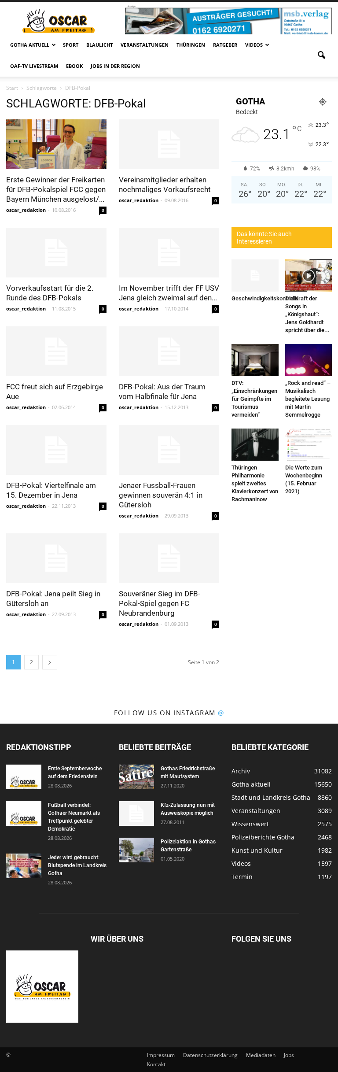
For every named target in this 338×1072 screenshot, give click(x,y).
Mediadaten (261, 1055)
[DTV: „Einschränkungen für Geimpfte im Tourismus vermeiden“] (255, 360)
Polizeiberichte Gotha (262, 837)
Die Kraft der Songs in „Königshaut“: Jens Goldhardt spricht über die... (307, 314)
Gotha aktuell (29, 44)
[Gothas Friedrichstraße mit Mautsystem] (136, 777)
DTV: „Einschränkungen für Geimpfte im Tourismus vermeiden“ (254, 399)
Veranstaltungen (145, 44)
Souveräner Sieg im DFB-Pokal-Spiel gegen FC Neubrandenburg (159, 603)
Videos (254, 44)
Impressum (161, 1055)
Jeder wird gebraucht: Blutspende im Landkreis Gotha (77, 865)
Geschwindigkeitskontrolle (264, 298)
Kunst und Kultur (257, 850)
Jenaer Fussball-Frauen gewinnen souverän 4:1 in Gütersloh (160, 495)
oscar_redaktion (26, 210)
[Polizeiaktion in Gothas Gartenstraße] (136, 850)
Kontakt (156, 1064)
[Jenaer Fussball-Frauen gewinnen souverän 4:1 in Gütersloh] (169, 450)
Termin (242, 876)
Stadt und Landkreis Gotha (270, 797)
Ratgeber (225, 44)
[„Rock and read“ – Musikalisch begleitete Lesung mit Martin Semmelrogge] (308, 360)
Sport (70, 44)
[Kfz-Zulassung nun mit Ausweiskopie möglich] (136, 813)
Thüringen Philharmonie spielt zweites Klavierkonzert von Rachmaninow (254, 483)
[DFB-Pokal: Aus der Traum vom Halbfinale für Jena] (169, 351)
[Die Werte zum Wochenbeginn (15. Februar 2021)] (308, 445)
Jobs (289, 1055)
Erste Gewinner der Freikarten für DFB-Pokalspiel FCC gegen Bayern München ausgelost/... (56, 189)
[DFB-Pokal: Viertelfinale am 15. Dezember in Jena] (56, 450)
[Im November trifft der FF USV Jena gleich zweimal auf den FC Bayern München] (169, 252)
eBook (74, 66)
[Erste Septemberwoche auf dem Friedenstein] (23, 777)
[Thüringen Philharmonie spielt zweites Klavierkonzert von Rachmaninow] (255, 445)
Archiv (240, 771)
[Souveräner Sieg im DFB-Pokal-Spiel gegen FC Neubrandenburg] (169, 558)
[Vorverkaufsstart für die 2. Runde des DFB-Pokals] (56, 252)
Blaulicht (99, 44)
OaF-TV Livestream (34, 66)
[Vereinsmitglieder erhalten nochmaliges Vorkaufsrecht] (169, 144)
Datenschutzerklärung (210, 1055)
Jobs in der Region (115, 66)
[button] (321, 55)
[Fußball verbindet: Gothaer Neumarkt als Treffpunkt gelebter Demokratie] (23, 813)
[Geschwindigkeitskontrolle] (255, 275)
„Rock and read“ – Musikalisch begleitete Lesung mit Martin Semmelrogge (308, 399)
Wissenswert (250, 824)
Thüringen (190, 44)
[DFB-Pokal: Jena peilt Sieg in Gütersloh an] (56, 558)
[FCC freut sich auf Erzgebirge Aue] (56, 351)
